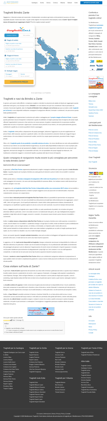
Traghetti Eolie (33, 382)
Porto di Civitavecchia (95, 133)
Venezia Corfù (59, 369)
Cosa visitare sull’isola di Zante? (14, 332)
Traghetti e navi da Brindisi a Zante (15, 328)
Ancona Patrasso (60, 357)
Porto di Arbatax (93, 151)
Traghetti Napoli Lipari (35, 399)
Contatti (91, 333)
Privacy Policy (93, 329)
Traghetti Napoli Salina (36, 397)
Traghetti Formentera (87, 387)
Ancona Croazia (86, 377)
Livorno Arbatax (8, 359)
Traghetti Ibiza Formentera (89, 389)
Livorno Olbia (7, 357)
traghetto (12, 131)
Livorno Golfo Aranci (9, 362)
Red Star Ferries (17, 169)
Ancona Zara (85, 382)
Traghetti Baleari (86, 375)
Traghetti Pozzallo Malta (88, 392)
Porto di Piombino (94, 139)
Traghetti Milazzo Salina (36, 389)
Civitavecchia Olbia (9, 371)
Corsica (55, 2)
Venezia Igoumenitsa (61, 371)
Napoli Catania (33, 359)
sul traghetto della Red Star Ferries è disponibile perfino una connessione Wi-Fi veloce (41, 188)
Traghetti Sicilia (33, 352)
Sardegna (34, 2)
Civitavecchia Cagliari (9, 367)
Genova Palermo (34, 367)
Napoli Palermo (34, 355)
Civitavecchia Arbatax (9, 364)
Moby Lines (92, 101)
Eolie (76, 2)
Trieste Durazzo (60, 392)
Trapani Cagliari (8, 388)
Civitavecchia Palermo (36, 362)
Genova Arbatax (8, 381)
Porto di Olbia (93, 142)
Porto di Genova (93, 136)
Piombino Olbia (8, 386)
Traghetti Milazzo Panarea (37, 387)
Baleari (70, 2)
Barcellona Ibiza (86, 385)
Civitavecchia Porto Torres (11, 369)
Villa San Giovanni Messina (37, 369)
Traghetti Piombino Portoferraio (90, 355)
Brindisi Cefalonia (60, 362)
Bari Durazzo (59, 385)
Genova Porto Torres (9, 379)
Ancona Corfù (59, 355)
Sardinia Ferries (93, 113)
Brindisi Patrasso (60, 364)
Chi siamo (92, 320)
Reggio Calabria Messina (36, 364)
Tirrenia (91, 104)
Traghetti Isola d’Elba (87, 352)
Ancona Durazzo (60, 389)
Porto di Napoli (93, 148)
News (90, 326)
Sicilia (42, 2)
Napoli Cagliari (7, 383)
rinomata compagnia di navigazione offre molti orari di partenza (37, 179)
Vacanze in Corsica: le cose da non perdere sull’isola (95, 307)
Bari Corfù (58, 359)
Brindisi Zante (59, 367)
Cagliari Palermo (8, 374)
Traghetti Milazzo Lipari (36, 385)
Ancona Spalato (86, 380)
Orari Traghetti (93, 162)
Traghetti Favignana (35, 371)
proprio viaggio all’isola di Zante (61, 117)
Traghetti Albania (60, 382)
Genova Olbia (7, 376)
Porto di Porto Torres (95, 145)
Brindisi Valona (59, 387)
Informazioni (92, 323)
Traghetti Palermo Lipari (36, 394)
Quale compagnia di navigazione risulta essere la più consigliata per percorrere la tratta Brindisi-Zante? (35, 330)
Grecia (48, 2)
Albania (62, 2)
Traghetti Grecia (60, 352)
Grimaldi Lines (93, 107)
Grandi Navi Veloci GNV (96, 110)
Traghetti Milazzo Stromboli (37, 392)
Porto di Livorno (93, 130)
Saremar (91, 116)
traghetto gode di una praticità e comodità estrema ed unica (30, 143)
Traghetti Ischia (85, 370)
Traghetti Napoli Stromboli (37, 401)
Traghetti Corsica (86, 365)
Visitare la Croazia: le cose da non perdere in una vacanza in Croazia (96, 293)
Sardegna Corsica (86, 368)
